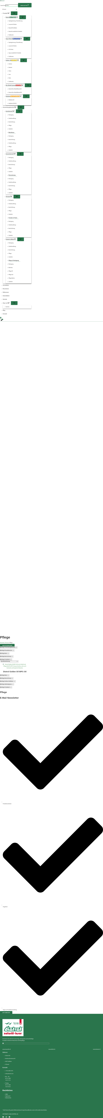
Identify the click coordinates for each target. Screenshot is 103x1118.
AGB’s (6, 1094)
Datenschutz (8, 1097)
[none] (8, 9)
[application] (8, 13)
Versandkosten (28, 1110)
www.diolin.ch (51, 1049)
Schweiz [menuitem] (4, 9)
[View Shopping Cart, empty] (1, 320)
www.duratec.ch (97, 1049)
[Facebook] (3, 1117)
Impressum (7, 1096)
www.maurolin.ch (6, 1049)
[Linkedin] (9, 1117)
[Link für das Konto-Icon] (1, 318)
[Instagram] (6, 1117)
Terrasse (7, 642)
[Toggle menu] (14, 13)
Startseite (2, 642)
